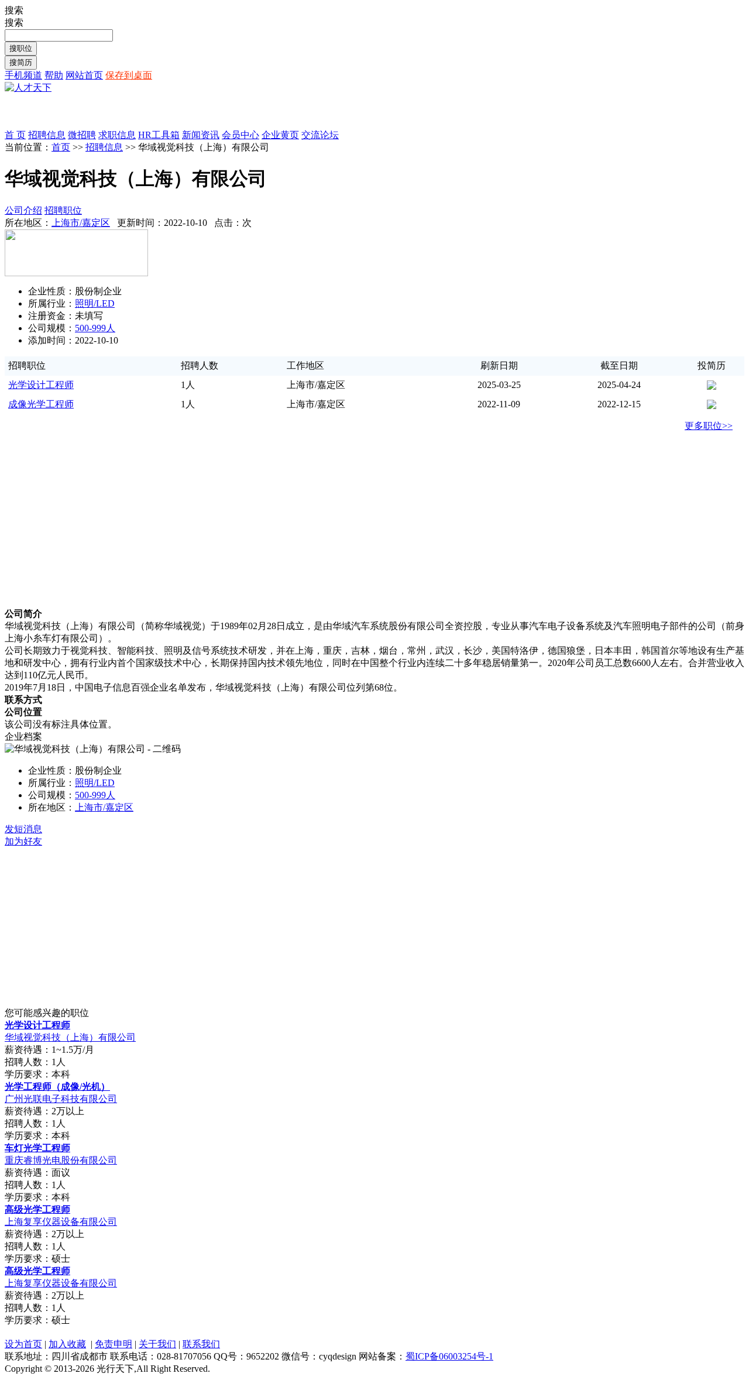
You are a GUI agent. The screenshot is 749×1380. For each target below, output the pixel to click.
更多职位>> (709, 426)
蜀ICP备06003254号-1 (449, 1356)
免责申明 (113, 1344)
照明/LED (95, 303)
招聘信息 (104, 147)
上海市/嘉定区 (80, 223)
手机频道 (23, 75)
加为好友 (23, 841)
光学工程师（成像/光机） (57, 1086)
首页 (60, 147)
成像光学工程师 (41, 404)
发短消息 (23, 829)
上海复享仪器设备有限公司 (61, 1222)
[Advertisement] (142, 111)
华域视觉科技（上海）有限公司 (70, 1037)
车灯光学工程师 (37, 1148)
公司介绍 (23, 210)
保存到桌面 (128, 75)
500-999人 (95, 328)
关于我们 (157, 1344)
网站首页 (84, 75)
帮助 (53, 75)
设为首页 (23, 1344)
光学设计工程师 (41, 385)
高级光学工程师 (37, 1209)
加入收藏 (67, 1344)
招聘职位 (63, 210)
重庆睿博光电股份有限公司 (61, 1160)
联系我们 (201, 1344)
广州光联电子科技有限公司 (61, 1099)
